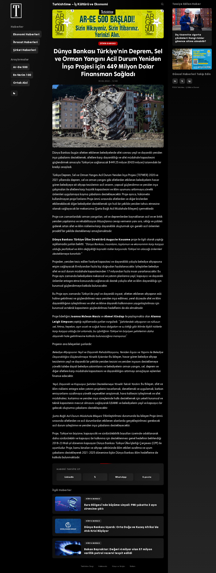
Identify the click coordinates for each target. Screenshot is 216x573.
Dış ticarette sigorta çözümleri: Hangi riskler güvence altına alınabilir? (190, 38)
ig (189, 81)
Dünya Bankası (108, 43)
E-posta (147, 477)
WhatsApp (121, 477)
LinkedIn (69, 477)
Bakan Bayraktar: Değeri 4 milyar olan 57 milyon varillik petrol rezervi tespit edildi (118, 551)
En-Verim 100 (22, 74)
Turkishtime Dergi (87, 566)
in (175, 81)
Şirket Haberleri (24, 50)
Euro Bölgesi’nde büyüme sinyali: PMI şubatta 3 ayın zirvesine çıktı (120, 506)
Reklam (132, 566)
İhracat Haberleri (25, 42)
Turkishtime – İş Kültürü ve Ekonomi (80, 4)
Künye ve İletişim (118, 566)
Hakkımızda (102, 566)
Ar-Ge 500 (20, 67)
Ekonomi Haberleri (26, 34)
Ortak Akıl (20, 82)
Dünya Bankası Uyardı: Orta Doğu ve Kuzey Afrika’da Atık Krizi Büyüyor (121, 529)
